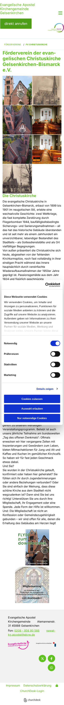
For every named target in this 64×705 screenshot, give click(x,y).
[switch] (55, 354)
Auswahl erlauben (32, 408)
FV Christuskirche (36, 44)
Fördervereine (12, 44)
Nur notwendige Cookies (32, 418)
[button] (16, 23)
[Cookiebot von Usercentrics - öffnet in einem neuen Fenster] (45, 285)
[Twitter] (42, 658)
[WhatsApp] (51, 667)
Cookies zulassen (32, 398)
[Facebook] (51, 658)
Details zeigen (45, 388)
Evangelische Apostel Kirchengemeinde (17, 7)
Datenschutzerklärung (37, 685)
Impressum (13, 685)
